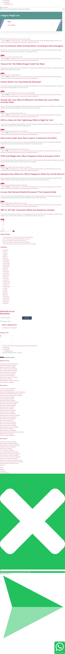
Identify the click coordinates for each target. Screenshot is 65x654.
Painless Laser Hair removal (55, 40)
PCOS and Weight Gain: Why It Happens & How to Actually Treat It (30, 156)
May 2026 (5, 255)
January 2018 (6, 298)
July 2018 (5, 288)
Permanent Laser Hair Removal (7, 42)
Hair (45, 40)
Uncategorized (30, 42)
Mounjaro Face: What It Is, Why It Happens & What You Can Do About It (32, 174)
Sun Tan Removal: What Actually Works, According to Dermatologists (32, 46)
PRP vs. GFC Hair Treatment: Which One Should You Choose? (28, 210)
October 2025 (6, 266)
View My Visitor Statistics (9, 357)
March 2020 (5, 270)
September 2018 (6, 286)
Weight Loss (35, 42)
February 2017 (6, 301)
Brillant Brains (25, 467)
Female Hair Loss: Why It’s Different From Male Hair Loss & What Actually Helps (30, 101)
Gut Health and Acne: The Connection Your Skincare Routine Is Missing (18, 237)
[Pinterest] (0, 354)
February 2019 (6, 278)
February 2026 (6, 260)
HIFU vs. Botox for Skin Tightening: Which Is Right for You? (27, 120)
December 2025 (6, 263)
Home (9, 21)
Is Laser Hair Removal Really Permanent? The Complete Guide (28, 192)
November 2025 (6, 265)
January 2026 (6, 261)
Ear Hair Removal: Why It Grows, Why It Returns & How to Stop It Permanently (19, 243)
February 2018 (6, 296)
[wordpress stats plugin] (2, 357)
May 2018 (5, 291)
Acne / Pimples (12, 40)
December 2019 (6, 275)
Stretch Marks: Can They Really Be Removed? (21, 82)
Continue (2, 55)
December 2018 (6, 281)
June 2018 (5, 290)
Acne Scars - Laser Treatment (21, 40)
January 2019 (6, 280)
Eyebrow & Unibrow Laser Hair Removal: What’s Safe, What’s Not (16, 242)
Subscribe (27, 317)
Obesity (47, 40)
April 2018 (5, 293)
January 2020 (6, 273)
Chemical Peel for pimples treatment (36, 40)
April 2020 (5, 268)
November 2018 (6, 283)
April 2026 (5, 256)
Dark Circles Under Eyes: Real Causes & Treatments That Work (29, 138)
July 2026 (5, 251)
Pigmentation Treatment (19, 42)
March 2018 (5, 295)
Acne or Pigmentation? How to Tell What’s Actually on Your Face (16, 239)
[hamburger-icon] (63, 9)
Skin (25, 42)
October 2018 (6, 285)
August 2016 (5, 303)
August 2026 (5, 250)
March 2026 (5, 258)
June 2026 (5, 253)
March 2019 (5, 276)
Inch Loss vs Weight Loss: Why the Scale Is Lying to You (15, 240)
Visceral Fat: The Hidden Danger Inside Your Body (23, 64)
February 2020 (6, 271)
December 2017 (6, 300)
